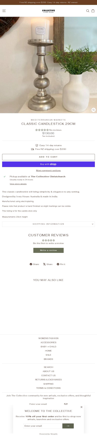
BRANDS (48, 359)
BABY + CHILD (48, 346)
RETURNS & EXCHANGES (48, 379)
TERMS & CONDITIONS (48, 388)
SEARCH (48, 367)
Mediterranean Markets (48, 120)
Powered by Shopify (49, 434)
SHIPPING (48, 384)
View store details (18, 184)
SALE (48, 355)
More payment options (48, 170)
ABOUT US (48, 371)
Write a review (48, 250)
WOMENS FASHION (49, 338)
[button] (42, 130)
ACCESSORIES (48, 342)
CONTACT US (48, 375)
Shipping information (48, 224)
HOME (48, 351)
